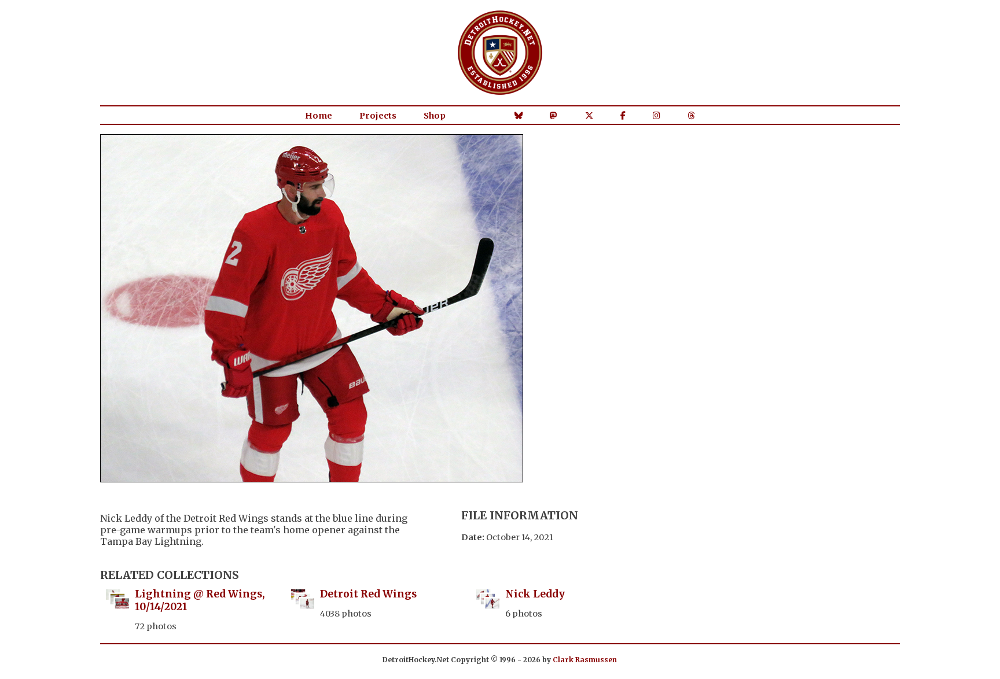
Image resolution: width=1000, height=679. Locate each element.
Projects (377, 115)
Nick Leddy (535, 594)
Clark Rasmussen (585, 659)
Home (318, 115)
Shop (435, 115)
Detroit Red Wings (368, 594)
